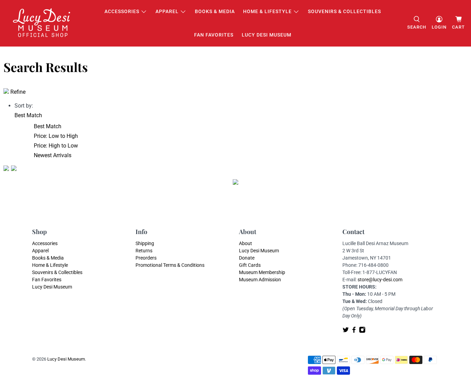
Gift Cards (250, 265)
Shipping (145, 243)
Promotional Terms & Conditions (170, 265)
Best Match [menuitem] (47, 126)
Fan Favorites (213, 35)
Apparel (167, 11)
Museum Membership (262, 272)
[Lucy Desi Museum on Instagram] (362, 331)
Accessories (121, 11)
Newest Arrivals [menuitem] (52, 155)
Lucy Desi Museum (266, 35)
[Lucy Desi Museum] (42, 23)
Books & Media (215, 11)
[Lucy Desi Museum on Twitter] (345, 331)
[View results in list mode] (14, 169)
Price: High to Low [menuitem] (56, 145)
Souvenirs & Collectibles (344, 11)
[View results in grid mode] (7, 169)
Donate (246, 258)
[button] (28, 115)
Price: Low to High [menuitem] (56, 136)
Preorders (146, 258)
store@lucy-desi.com (380, 279)
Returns (144, 250)
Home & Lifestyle (267, 11)
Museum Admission (260, 279)
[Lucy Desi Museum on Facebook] (354, 331)
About (245, 243)
